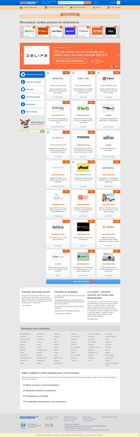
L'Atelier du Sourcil (94, 347)
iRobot (107, 350)
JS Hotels (91, 358)
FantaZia (74, 360)
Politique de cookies (103, 430)
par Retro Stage (58, 97)
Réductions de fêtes (70, 419)
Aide (51, 419)
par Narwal (58, 156)
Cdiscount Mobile (110, 336)
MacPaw (22, 344)
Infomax (56, 352)
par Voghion (108, 97)
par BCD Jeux (83, 216)
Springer (56, 360)
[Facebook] (51, 425)
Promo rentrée (115, 7)
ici (102, 435)
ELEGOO (108, 344)
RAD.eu (39, 363)
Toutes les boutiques (111, 363)
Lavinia (107, 360)
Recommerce (82, 35)
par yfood (83, 186)
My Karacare (75, 336)
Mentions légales (91, 430)
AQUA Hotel (109, 35)
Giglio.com (91, 350)
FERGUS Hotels (25, 339)
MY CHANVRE (75, 355)
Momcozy (91, 336)
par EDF (57, 275)
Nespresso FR (92, 352)
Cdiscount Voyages (94, 334)
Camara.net (23, 360)
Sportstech (23, 342)
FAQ (47, 419)
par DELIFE (83, 97)
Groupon (26, 35)
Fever (73, 352)
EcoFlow (74, 334)
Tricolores (74, 339)
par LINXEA (108, 246)
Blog (95, 2)
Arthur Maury (58, 363)
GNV (55, 342)
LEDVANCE (23, 355)
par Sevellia (108, 216)
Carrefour (57, 336)
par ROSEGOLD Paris (58, 127)
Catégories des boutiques (110, 417)
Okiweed (57, 334)
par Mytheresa (108, 186)
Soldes (98, 7)
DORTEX (91, 355)
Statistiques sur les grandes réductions (67, 311)
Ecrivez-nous (87, 417)
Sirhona (73, 358)
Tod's (55, 350)
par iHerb (83, 127)
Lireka (107, 339)
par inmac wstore (108, 127)
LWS (89, 360)
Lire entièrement (92, 319)
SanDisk (73, 344)
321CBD (22, 350)
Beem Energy (58, 358)
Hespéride (108, 342)
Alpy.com (40, 35)
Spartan (22, 347)
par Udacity (83, 246)
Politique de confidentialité (76, 430)
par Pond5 (83, 156)
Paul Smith (108, 334)
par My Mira (57, 246)
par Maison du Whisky (58, 186)
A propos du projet (51, 417)
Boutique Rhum (42, 358)
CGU (66, 430)
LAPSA (39, 347)
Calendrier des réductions (63, 313)
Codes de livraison (79, 7)
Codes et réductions (30, 7)
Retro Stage (92, 342)
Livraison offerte (88, 420)
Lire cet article (26, 305)
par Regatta (108, 275)
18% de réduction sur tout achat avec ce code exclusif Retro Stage (82, 53)
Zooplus (107, 352)
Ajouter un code (69, 420)
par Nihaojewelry (58, 216)
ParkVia (73, 342)
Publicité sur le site (70, 417)
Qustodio (74, 350)
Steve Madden (75, 347)
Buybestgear (41, 360)
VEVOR (94, 35)
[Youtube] (47, 425)
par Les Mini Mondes (108, 156)
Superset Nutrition (25, 358)
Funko (56, 347)
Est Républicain (42, 350)
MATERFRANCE (25, 334)
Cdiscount (68, 35)
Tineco (39, 342)
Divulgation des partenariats (83, 428)
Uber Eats (54, 35)
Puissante (91, 339)
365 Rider (108, 347)
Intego (22, 352)
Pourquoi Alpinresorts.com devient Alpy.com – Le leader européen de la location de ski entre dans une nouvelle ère (69, 301)
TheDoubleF (109, 358)
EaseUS (56, 344)
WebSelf (39, 352)
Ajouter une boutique (89, 419)
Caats (56, 355)
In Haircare (40, 339)
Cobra (39, 344)
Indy (55, 339)
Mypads (39, 355)
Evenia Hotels (109, 355)
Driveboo (91, 344)
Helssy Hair (40, 334)
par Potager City (83, 275)
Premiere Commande (56, 7)
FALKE (22, 363)
